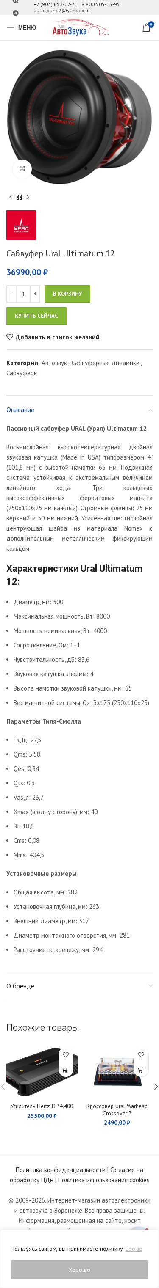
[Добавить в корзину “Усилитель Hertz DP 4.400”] (66, 1069)
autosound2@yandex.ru (61, 10)
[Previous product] (10, 197)
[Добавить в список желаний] (66, 1054)
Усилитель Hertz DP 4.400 (42, 1106)
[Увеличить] (22, 169)
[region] (79, 1259)
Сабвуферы (22, 373)
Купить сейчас (36, 315)
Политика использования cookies (104, 1180)
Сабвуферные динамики (105, 363)
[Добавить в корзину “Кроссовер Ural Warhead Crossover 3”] (141, 1069)
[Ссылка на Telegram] (15, 13)
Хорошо (79, 1270)
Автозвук (54, 363)
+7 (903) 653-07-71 (55, 4)
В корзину (67, 293)
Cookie (133, 1248)
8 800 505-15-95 (100, 4)
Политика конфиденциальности (61, 1170)
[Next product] (27, 197)
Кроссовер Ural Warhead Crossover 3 (117, 1109)
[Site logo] (79, 27)
